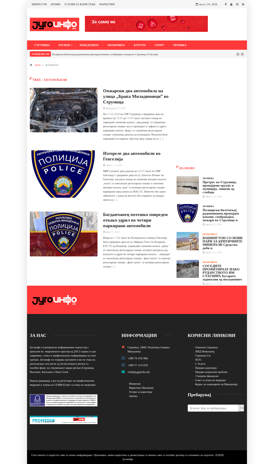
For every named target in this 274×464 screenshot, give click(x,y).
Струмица (42, 45)
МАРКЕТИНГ (107, 4)
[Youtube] (231, 4)
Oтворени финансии (206, 376)
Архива (133, 396)
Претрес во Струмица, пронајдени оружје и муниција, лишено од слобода (220, 187)
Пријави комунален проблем (211, 372)
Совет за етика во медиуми (210, 380)
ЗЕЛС (198, 359)
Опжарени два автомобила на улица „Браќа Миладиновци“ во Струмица (136, 96)
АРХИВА (55, 4)
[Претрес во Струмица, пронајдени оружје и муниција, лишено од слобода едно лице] (188, 185)
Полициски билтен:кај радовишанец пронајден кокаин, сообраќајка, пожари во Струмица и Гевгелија (105, 54)
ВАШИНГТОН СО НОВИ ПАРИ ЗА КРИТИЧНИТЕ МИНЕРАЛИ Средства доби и (222, 243)
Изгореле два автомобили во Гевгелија (131, 156)
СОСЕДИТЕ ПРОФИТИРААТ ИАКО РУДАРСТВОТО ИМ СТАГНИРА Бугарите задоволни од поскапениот (222, 272)
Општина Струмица (206, 347)
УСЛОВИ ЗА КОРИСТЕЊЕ (80, 4)
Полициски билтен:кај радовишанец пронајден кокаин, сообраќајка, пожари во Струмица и (221, 215)
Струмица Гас (203, 355)
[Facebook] (225, 4)
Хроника (179, 45)
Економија (116, 45)
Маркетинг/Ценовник (141, 387)
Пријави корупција (206, 368)
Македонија (89, 45)
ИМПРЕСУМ (39, 4)
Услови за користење (140, 392)
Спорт (159, 45)
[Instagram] (237, 4)
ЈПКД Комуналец (205, 351)
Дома (38, 65)
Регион (64, 45)
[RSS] (243, 4)
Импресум (135, 383)
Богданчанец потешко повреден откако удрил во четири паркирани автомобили (135, 219)
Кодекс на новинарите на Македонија (216, 384)
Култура (140, 45)
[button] (238, 54)
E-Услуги (200, 363)
